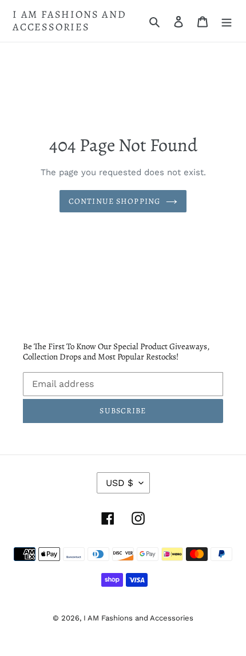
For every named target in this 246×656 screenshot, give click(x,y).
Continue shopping (114, 201)
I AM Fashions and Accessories (69, 21)
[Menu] (227, 21)
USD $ (119, 482)
